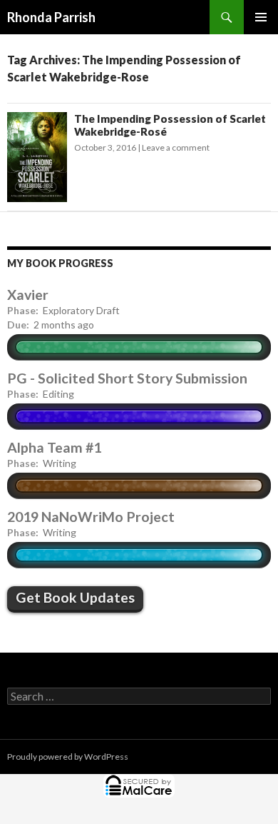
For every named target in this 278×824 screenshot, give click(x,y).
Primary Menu (261, 17)
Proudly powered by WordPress (67, 756)
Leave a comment (176, 147)
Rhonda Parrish (51, 17)
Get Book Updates (75, 597)
